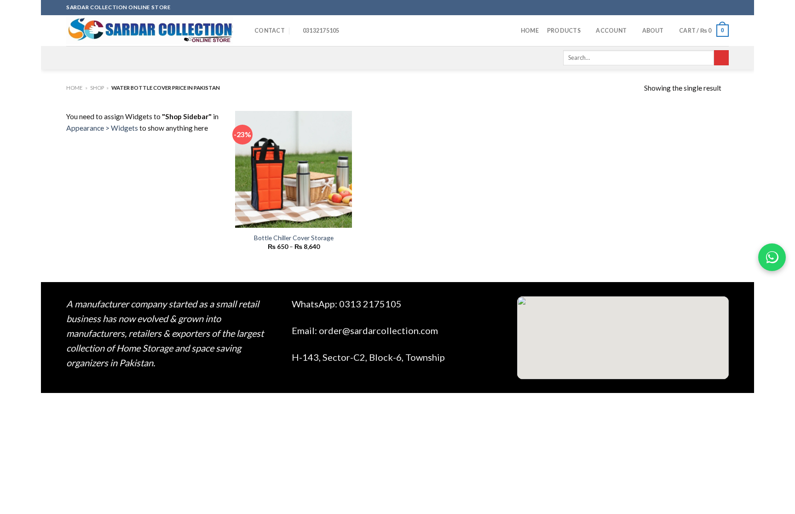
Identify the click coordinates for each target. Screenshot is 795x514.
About (653, 30)
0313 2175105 (370, 303)
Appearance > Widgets (102, 128)
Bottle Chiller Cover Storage (294, 238)
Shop (97, 88)
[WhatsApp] (772, 257)
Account (611, 30)
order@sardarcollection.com (378, 330)
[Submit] (721, 57)
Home (530, 30)
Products (564, 30)
